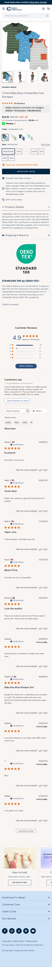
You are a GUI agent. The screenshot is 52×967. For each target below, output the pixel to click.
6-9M (34, 151)
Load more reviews (26, 831)
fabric (17, 422)
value (25, 422)
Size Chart (45, 144)
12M (41, 151)
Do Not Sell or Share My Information (18, 950)
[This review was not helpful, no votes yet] (45, 470)
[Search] (47, 15)
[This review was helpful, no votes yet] (40, 470)
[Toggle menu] (3, 8)
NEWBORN (8, 151)
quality (8, 422)
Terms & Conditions (24, 945)
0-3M (19, 151)
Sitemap (38, 945)
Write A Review (26, 366)
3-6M (27, 152)
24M (12, 158)
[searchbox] (15, 411)
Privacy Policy (8, 945)
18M (5, 158)
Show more (10, 428)
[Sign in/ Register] (43, 8)
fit (31, 422)
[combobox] (26, 15)
